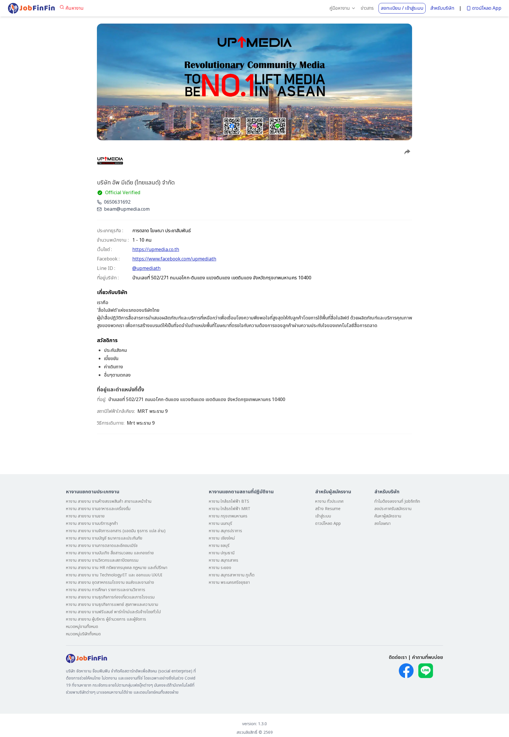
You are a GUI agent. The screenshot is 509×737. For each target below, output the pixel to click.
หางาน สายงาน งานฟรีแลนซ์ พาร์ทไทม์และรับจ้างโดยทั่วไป (113, 612)
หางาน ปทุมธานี (221, 553)
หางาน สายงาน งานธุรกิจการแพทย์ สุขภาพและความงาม (112, 604)
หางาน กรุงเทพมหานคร (228, 516)
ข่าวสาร (367, 8)
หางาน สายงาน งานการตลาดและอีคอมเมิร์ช (102, 546)
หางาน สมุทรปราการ (225, 531)
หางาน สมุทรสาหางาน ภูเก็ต (231, 575)
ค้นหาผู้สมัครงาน (387, 516)
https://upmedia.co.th (155, 249)
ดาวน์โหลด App (486, 8)
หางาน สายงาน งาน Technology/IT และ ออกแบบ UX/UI (114, 575)
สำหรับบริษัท (442, 8)
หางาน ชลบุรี (219, 546)
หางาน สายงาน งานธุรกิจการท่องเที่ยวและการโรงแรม (110, 597)
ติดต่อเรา (398, 657)
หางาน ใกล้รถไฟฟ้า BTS (229, 501)
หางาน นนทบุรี (220, 523)
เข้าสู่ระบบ (323, 516)
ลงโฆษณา (382, 523)
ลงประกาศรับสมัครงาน (393, 509)
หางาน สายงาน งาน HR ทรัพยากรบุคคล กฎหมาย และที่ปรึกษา (116, 568)
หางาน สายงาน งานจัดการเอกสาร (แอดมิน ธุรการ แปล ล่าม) (116, 531)
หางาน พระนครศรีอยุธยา (229, 582)
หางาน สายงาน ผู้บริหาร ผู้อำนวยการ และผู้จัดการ (106, 619)
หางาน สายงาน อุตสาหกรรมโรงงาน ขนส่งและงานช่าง (110, 582)
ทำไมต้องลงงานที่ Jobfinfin (397, 501)
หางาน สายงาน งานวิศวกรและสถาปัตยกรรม (102, 560)
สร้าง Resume (328, 509)
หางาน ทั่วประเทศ (329, 501)
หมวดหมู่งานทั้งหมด (82, 627)
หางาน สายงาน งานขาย (85, 516)
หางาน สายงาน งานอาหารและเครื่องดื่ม (98, 509)
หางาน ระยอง (220, 568)
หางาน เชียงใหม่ (222, 538)
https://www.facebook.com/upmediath (174, 259)
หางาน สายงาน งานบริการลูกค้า (92, 523)
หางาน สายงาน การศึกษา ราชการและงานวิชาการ (105, 590)
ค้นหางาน (74, 8)
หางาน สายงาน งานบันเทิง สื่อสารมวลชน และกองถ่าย (110, 553)
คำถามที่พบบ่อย (427, 657)
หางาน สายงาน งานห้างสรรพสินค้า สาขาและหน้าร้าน (108, 501)
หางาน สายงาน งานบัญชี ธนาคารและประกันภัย (104, 538)
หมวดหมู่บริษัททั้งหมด (83, 634)
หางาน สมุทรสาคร (223, 560)
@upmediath (146, 268)
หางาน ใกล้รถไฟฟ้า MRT (229, 509)
